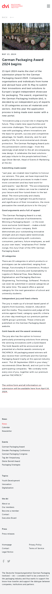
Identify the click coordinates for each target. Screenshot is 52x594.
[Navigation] (48, 6)
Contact (5, 514)
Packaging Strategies (11, 465)
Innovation (6, 484)
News (4, 424)
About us (6, 504)
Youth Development (11, 481)
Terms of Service (36, 548)
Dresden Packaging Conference (16, 450)
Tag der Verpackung (11, 458)
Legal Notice (7, 552)
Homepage (7, 545)
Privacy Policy (35, 545)
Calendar (6, 427)
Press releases (8, 534)
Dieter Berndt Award (11, 461)
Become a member (10, 511)
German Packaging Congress (14, 454)
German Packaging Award (13, 447)
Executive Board (9, 518)
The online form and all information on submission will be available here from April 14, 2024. (25, 388)
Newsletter (7, 431)
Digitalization (8, 488)
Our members (8, 507)
